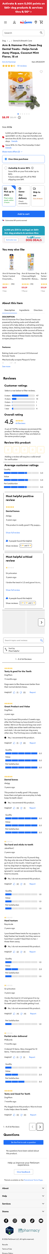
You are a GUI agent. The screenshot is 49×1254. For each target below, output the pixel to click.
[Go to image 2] (20, 114)
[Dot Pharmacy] (29, 1230)
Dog (4, 40)
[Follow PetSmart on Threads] (23, 1221)
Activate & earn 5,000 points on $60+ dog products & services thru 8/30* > (23, 7)
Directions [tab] (38, 310)
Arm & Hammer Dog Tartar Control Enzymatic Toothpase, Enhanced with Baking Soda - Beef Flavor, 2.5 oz (11, 276)
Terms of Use (7, 1249)
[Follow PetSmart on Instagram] (15, 1221)
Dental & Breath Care (22, 40)
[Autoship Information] (32, 168)
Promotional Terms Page (33, 1180)
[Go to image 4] (24, 114)
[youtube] (41, 1221)
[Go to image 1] (18, 114)
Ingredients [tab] (24, 310)
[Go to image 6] (29, 114)
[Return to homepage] (26, 22)
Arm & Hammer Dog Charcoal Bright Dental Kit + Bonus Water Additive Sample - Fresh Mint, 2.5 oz (30, 276)
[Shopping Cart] (41, 22)
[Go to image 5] (26, 114)
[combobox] (23, 32)
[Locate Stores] (35, 22)
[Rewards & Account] (14, 22)
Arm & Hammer (9, 62)
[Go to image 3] (22, 114)
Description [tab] (9, 310)
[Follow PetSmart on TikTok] (32, 1221)
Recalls (5, 1245)
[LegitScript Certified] (10, 1230)
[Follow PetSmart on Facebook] (6, 1221)
